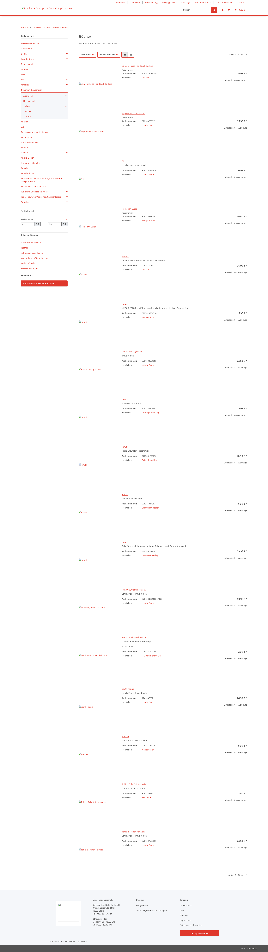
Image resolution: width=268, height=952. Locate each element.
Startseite (120, 2)
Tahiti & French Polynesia (133, 831)
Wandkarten (27, 137)
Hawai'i (125, 256)
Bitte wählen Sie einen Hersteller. (39, 283)
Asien (23, 74)
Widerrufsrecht (28, 263)
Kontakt (241, 2)
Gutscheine (26, 48)
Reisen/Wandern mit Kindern (34, 132)
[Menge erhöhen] (245, 89)
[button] (222, 10)
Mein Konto (135, 2)
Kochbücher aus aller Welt (33, 186)
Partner (24, 247)
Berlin (24, 53)
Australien (28, 96)
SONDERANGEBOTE (30, 43)
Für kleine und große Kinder (34, 191)
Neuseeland (29, 101)
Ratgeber (25, 168)
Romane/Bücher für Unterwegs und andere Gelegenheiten (41, 180)
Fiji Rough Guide (129, 209)
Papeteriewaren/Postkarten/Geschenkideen (41, 197)
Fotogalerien (142, 905)
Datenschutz (186, 905)
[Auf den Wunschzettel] (113, 69)
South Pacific (128, 689)
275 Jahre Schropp (224, 2)
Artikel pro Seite (107, 54)
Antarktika (26, 121)
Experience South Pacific (133, 113)
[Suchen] (214, 10)
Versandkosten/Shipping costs (35, 258)
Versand (83, 941)
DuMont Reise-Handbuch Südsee (137, 66)
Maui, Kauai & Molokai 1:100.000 (137, 637)
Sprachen (25, 202)
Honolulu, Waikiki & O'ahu (134, 589)
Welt (23, 127)
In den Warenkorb (227, 97)
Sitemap (184, 915)
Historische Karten (29, 142)
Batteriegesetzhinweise (191, 925)
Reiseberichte (27, 173)
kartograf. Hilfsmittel (30, 163)
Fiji (123, 161)
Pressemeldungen (29, 268)
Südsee (125, 736)
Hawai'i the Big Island (132, 351)
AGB (182, 910)
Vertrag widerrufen (199, 933)
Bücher (27, 111)
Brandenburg (27, 59)
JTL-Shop (253, 948)
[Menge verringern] (210, 89)
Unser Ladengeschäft (31, 242)
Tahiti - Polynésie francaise (134, 784)
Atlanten (25, 147)
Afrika (24, 79)
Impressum (185, 920)
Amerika (25, 84)
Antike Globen (27, 157)
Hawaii (125, 399)
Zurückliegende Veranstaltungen (151, 910)
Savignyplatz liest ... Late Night (176, 2)
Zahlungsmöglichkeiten (32, 253)
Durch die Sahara (203, 2)
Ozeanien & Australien (31, 90)
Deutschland (27, 64)
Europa (24, 69)
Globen (24, 152)
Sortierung (86, 54)
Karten (27, 116)
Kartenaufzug (151, 2)
